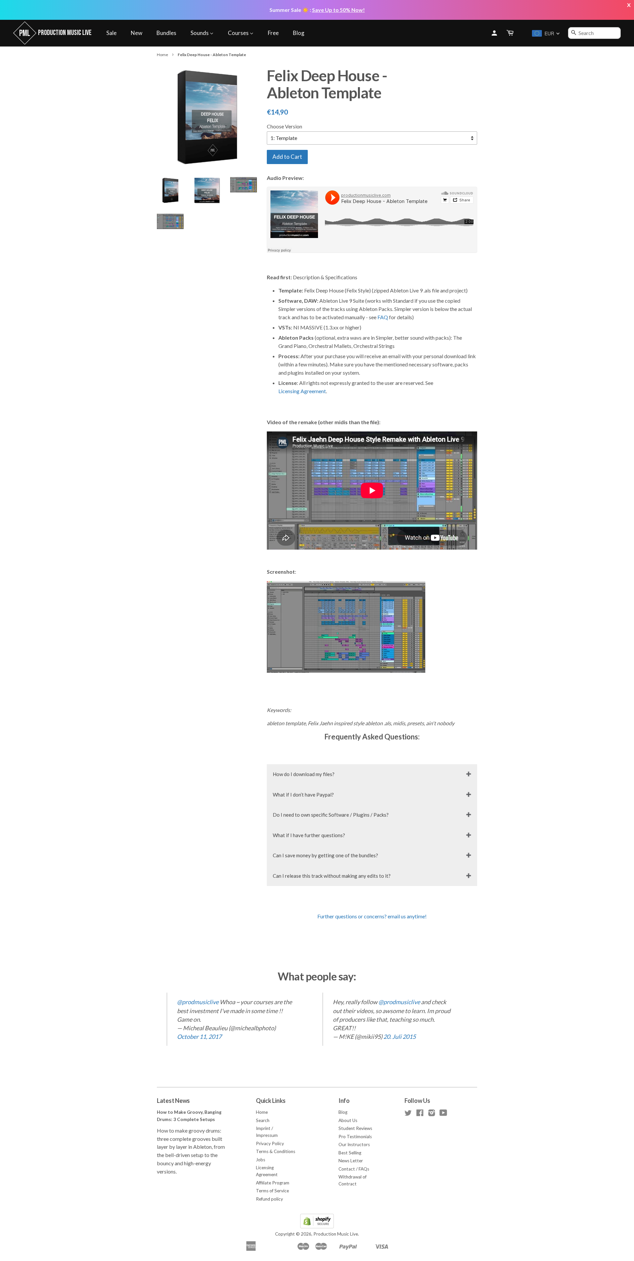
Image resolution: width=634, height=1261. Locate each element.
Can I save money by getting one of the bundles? (325, 855)
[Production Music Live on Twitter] (408, 1114)
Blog (298, 32)
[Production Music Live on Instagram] (431, 1114)
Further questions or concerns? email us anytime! (372, 916)
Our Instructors (354, 1144)
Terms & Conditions (275, 1151)
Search (262, 1120)
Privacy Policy (270, 1143)
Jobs (260, 1159)
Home (162, 54)
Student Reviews (355, 1128)
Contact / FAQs (353, 1169)
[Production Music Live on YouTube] (443, 1114)
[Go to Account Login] (494, 33)
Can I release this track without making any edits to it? (332, 876)
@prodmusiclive (198, 1001)
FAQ (382, 317)
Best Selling (349, 1152)
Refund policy (269, 1199)
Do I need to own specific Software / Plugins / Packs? (331, 815)
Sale (111, 32)
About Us (347, 1120)
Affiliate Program (272, 1182)
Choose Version (284, 126)
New (136, 32)
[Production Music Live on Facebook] (420, 1114)
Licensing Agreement (302, 391)
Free (273, 32)
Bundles (166, 32)
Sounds (200, 32)
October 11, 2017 (199, 1036)
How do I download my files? (304, 774)
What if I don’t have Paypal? (303, 795)
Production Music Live (335, 1234)
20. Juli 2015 (399, 1036)
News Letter (350, 1160)
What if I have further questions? (309, 835)
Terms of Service (272, 1190)
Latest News (173, 1100)
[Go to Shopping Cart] (510, 33)
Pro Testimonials (355, 1136)
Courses (239, 32)
